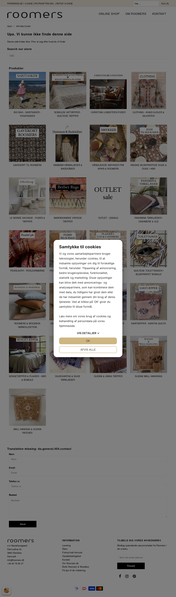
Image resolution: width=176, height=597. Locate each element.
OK (88, 341)
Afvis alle (88, 349)
